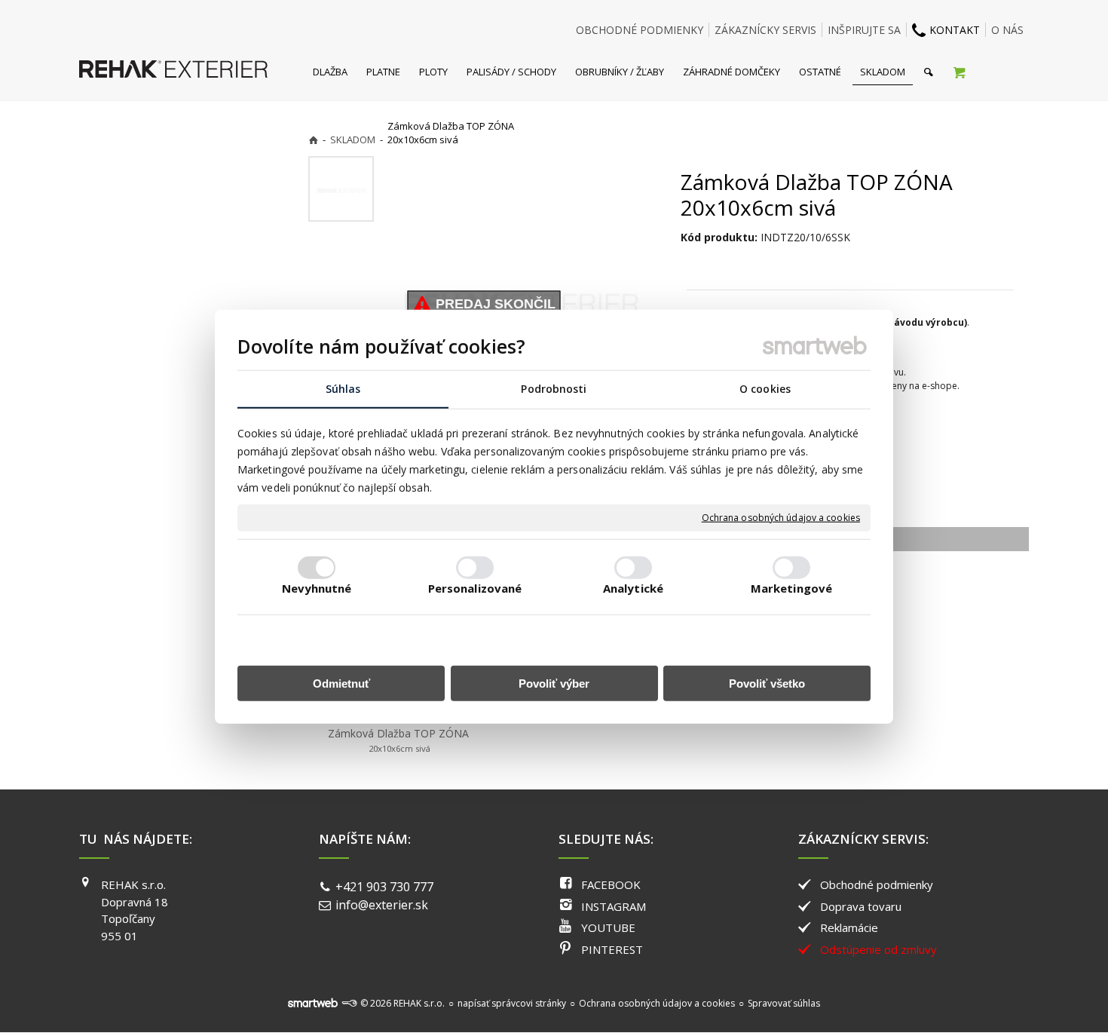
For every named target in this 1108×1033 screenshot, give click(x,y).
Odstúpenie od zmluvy (878, 949)
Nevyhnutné (317, 588)
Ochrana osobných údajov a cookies (781, 518)
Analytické (633, 588)
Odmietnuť (341, 683)
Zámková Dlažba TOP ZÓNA (398, 740)
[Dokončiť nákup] (959, 71)
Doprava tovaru (860, 906)
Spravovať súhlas (784, 1003)
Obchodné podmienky (876, 884)
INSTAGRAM (613, 906)
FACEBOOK (611, 884)
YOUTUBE (608, 927)
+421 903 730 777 (384, 886)
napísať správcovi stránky (512, 1003)
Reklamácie (849, 927)
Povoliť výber (554, 683)
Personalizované (475, 588)
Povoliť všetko (767, 683)
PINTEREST (612, 949)
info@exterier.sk (381, 905)
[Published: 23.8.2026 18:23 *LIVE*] (349, 1003)
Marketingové (791, 588)
